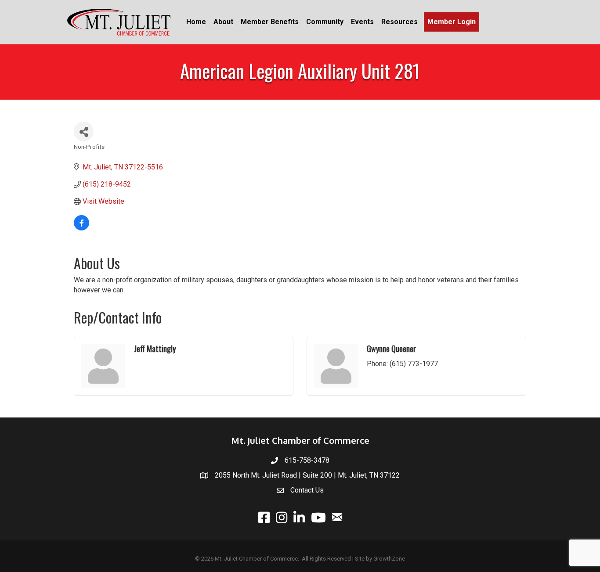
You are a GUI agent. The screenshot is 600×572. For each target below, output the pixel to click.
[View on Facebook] (81, 228)
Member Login (451, 22)
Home (196, 22)
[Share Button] (84, 131)
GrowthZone (389, 558)
